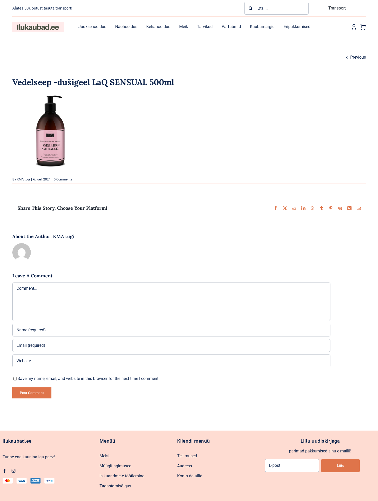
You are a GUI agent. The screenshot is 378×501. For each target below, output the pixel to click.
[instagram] (13, 471)
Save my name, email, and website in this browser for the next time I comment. (88, 378)
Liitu (340, 465)
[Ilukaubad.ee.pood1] (38, 23)
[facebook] (4, 471)
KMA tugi (23, 179)
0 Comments (63, 179)
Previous (358, 57)
